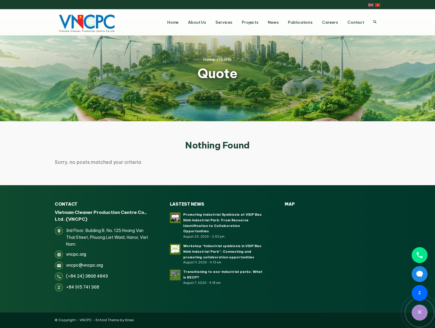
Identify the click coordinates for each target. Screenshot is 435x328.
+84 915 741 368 (82, 287)
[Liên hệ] (420, 313)
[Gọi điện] (420, 255)
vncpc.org (76, 254)
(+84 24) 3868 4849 (87, 276)
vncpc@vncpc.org (84, 265)
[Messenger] (420, 274)
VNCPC (86, 320)
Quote (217, 74)
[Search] (374, 22)
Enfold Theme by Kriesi (115, 320)
